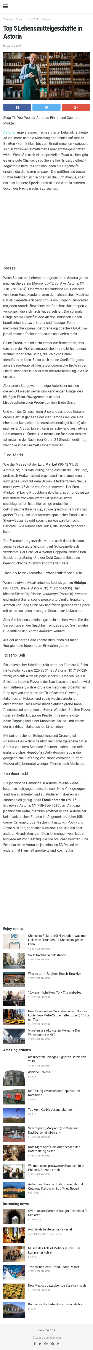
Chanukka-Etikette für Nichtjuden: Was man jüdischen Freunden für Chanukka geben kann (57, 940)
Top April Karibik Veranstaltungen (51, 1109)
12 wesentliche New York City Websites (54, 992)
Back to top (47, 1330)
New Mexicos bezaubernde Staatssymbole (57, 1285)
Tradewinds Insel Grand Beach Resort (53, 1267)
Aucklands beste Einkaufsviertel (50, 1229)
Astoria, (9, 132)
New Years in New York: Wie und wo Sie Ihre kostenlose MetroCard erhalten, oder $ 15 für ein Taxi (58, 1015)
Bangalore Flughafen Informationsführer (56, 1304)
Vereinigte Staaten (13, 19)
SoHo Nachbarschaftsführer (47, 955)
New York (33, 19)
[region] (46, 227)
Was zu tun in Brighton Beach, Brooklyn (54, 973)
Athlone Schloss (39, 1072)
